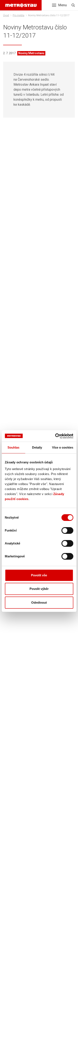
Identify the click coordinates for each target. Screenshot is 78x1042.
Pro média (18, 15)
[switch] (67, 530)
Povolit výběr (39, 589)
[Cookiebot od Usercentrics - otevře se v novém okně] (55, 436)
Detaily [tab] (37, 447)
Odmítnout (39, 602)
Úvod (6, 15)
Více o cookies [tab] (62, 447)
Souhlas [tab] (13, 447)
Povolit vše (39, 575)
